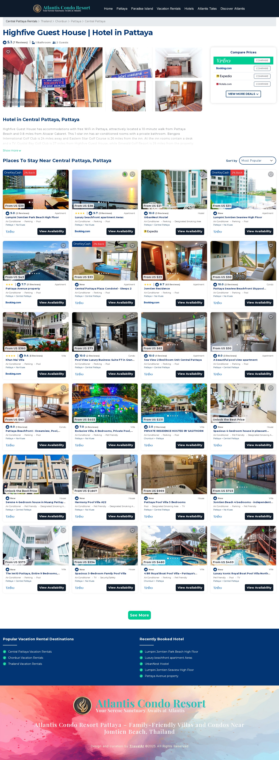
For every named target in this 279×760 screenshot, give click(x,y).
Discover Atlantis (233, 8)
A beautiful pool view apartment (235, 359)
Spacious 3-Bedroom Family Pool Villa (100, 573)
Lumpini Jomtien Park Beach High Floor (32, 217)
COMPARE (262, 60)
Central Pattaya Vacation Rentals (30, 651)
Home (108, 8)
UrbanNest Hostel (156, 217)
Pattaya (122, 8)
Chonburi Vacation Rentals (25, 657)
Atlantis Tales (207, 8)
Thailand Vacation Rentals (25, 664)
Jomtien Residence (157, 288)
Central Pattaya (95, 21)
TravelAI (136, 746)
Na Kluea (20, 224)
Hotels (189, 8)
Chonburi (61, 21)
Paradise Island (142, 8)
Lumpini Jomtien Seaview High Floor (237, 217)
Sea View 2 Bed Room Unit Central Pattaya (173, 359)
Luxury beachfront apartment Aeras (99, 217)
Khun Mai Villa (15, 359)
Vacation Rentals (169, 8)
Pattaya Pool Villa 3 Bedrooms (164, 502)
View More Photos (19, 102)
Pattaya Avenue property (23, 288)
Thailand (46, 21)
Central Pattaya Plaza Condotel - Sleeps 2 (103, 288)
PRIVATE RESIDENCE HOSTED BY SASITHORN (173, 430)
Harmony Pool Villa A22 (90, 502)
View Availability (51, 231)
